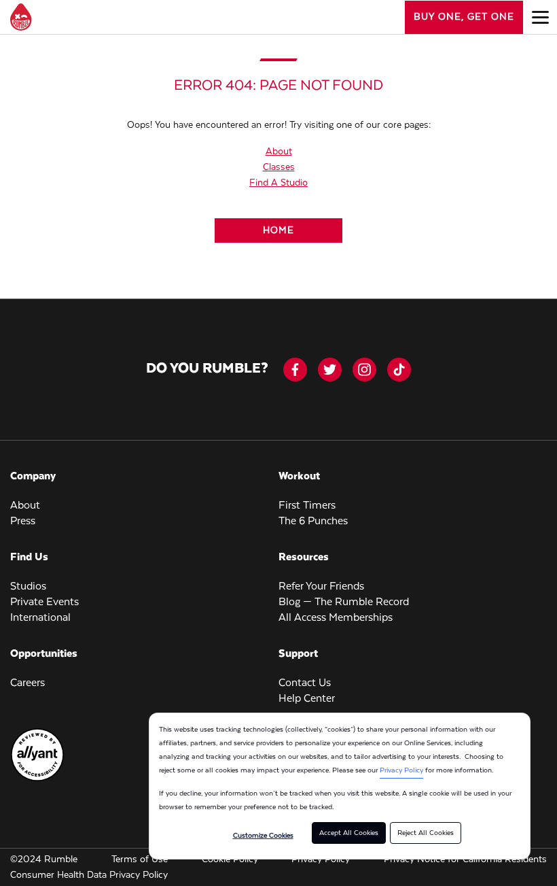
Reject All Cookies (425, 833)
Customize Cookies (263, 836)
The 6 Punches (313, 521)
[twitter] (330, 369)
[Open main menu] (540, 17)
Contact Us (304, 683)
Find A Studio (278, 182)
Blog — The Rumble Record (343, 602)
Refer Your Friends (321, 587)
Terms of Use (139, 859)
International (40, 618)
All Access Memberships (335, 618)
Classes (279, 167)
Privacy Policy (401, 770)
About (279, 151)
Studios (28, 587)
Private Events (44, 602)
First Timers (307, 506)
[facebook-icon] (295, 369)
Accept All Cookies (348, 833)
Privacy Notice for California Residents (465, 859)
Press (22, 521)
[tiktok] (399, 369)
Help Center (306, 699)
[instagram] (364, 369)
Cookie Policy (230, 859)
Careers (27, 683)
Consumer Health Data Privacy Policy (89, 875)
